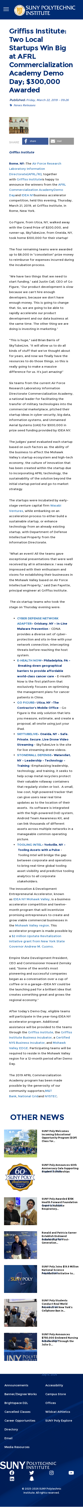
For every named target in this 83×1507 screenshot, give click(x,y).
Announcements (16, 1385)
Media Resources (16, 1447)
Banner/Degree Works (20, 1394)
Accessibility (54, 1385)
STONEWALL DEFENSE (34, 755)
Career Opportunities (19, 1420)
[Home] (45, 11)
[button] (35, 141)
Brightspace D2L (16, 1403)
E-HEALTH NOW (29, 660)
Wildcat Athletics (57, 1412)
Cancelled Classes (17, 1412)
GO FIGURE (25, 702)
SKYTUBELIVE (27, 734)
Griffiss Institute (29, 179)
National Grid (28, 1096)
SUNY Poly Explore (58, 1420)
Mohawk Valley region (32, 925)
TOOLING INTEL (29, 845)
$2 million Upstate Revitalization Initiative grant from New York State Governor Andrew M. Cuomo (37, 941)
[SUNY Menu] (6, 9)
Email (8, 1438)
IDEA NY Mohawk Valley (31, 899)
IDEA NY (28, 195)
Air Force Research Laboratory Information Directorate (35, 169)
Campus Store (55, 1394)
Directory (11, 1429)
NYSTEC (51, 1096)
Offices (50, 1403)
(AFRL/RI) (34, 174)
